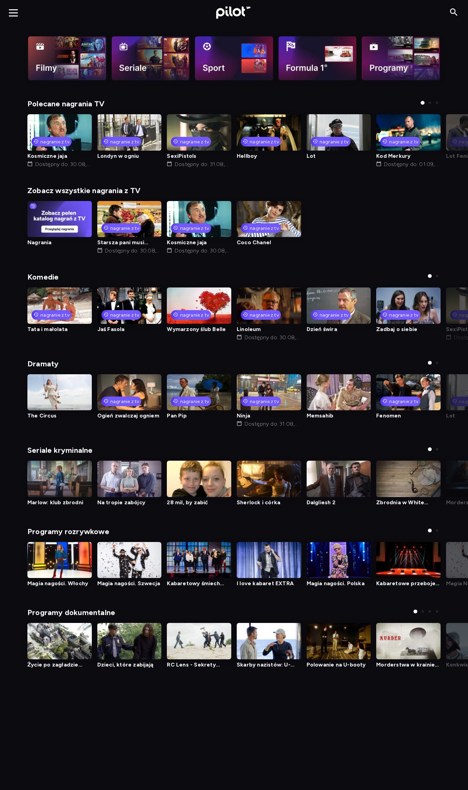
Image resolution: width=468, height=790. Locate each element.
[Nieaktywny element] (67, 58)
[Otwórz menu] (13, 13)
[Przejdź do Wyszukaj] (453, 12)
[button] (422, 102)
